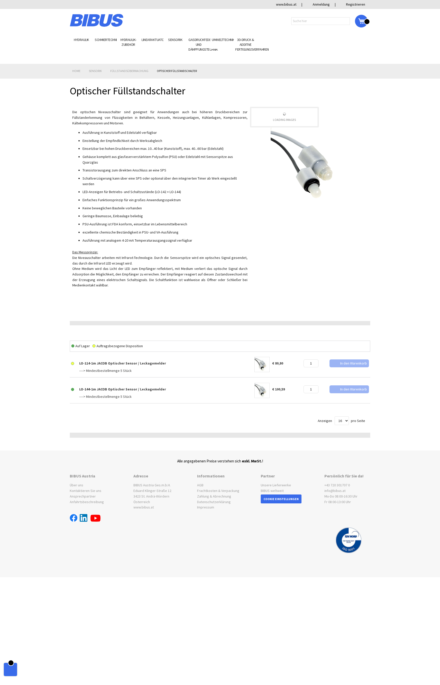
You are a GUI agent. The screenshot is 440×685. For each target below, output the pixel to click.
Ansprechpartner (83, 494)
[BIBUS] (96, 20)
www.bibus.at (143, 505)
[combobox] (320, 21)
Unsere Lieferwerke (276, 483)
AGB (200, 483)
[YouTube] (95, 518)
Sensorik (95, 69)
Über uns (76, 483)
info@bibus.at (335, 488)
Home (76, 69)
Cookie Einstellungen (281, 497)
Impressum (205, 505)
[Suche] (347, 21)
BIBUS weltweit (272, 488)
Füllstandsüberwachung (129, 69)
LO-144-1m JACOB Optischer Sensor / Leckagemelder (122, 387)
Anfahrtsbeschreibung (87, 499)
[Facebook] (75, 518)
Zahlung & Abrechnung (214, 494)
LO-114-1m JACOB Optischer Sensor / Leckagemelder (122, 361)
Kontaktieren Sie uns (85, 488)
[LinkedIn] (85, 518)
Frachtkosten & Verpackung (218, 488)
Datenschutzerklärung (214, 499)
